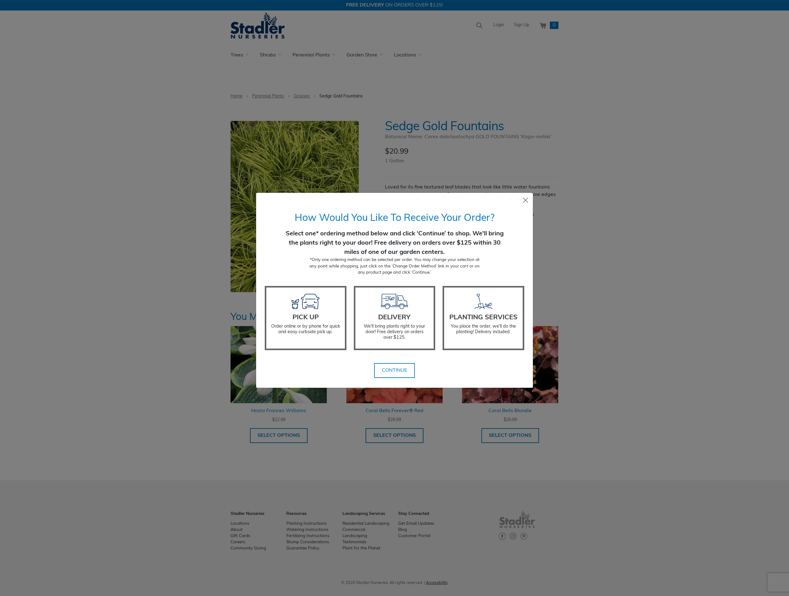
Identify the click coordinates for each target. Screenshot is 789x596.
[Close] (525, 200)
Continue (394, 370)
